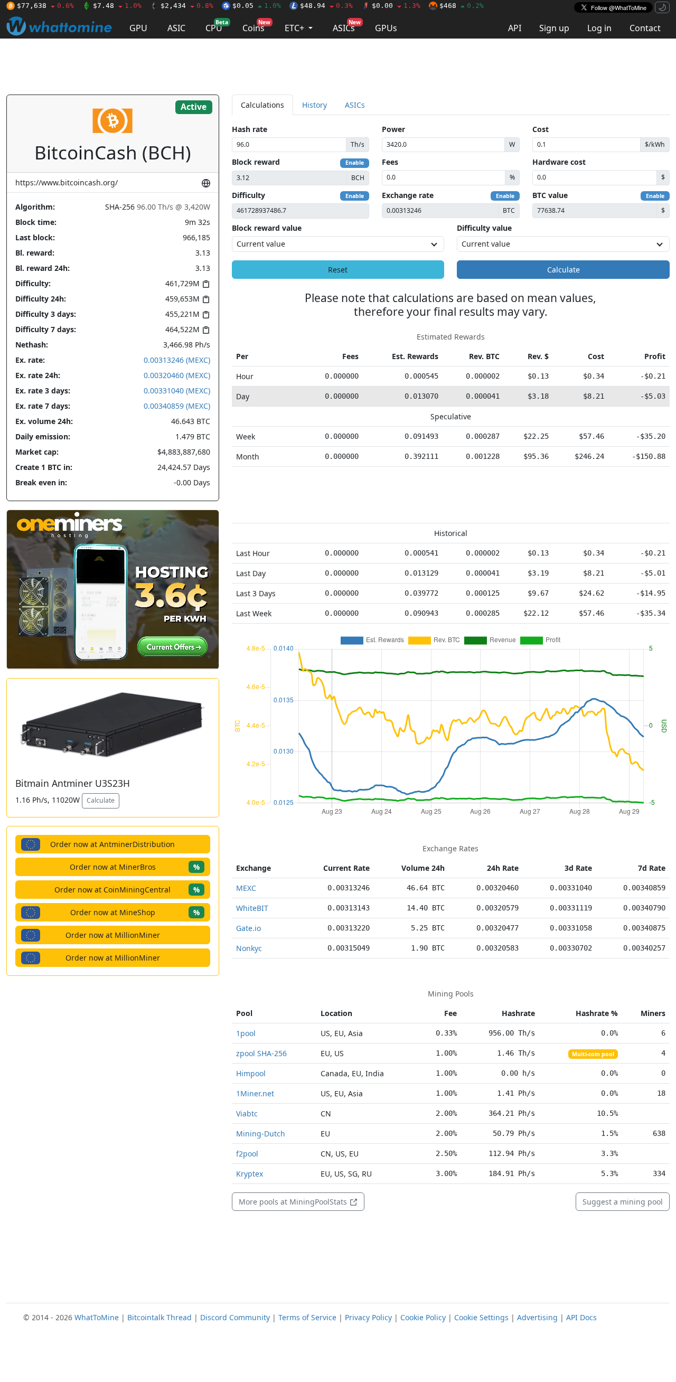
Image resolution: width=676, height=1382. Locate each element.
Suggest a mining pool (623, 1202)
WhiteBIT (252, 908)
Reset (338, 270)
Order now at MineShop (135, 912)
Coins (256, 26)
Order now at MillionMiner (112, 935)
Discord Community (235, 1317)
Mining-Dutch (260, 1134)
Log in (599, 28)
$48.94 (326, 6)
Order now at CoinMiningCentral (127, 890)
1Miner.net (255, 1093)
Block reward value (267, 228)
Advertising (537, 1317)
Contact (645, 28)
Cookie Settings (481, 1317)
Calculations (262, 105)
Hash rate (249, 129)
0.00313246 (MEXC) (177, 360)
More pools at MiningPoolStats (294, 1202)
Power (393, 129)
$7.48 (117, 6)
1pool (246, 1033)
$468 (461, 6)
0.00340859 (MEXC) (177, 406)
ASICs (347, 26)
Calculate (101, 800)
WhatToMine (96, 1317)
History (314, 105)
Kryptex (249, 1174)
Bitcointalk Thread (159, 1317)
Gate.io (248, 928)
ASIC (176, 28)
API (514, 28)
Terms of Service (307, 1317)
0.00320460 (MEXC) (177, 375)
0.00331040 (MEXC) (177, 391)
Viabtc (247, 1113)
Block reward (256, 162)
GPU (138, 28)
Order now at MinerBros (135, 867)
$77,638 (45, 6)
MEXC (246, 888)
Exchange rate (408, 195)
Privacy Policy (368, 1317)
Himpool (251, 1073)
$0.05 (256, 6)
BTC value (550, 195)
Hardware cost (559, 162)
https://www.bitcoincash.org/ (66, 182)
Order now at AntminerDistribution (112, 844)
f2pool (247, 1154)
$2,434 (187, 6)
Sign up (554, 28)
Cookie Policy (423, 1317)
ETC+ (295, 28)
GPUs (386, 28)
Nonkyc (249, 948)
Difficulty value (484, 228)
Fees (390, 162)
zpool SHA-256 (261, 1053)
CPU (216, 26)
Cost (540, 129)
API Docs (581, 1317)
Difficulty (248, 195)
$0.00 (396, 6)
